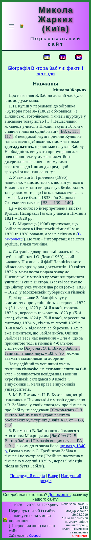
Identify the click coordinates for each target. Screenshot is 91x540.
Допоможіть (59, 494)
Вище (53, 475)
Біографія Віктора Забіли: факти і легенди (45, 70)
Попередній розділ (27, 475)
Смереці (35, 535)
